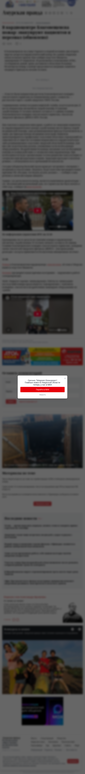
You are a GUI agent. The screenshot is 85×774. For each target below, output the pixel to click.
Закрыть (42, 395)
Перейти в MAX (42, 389)
